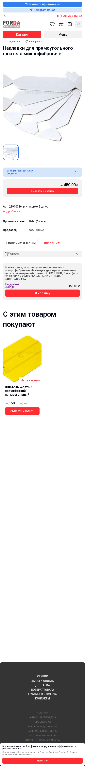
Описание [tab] (51, 243)
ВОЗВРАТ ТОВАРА (42, 689)
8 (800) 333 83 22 (69, 16)
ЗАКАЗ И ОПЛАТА (42, 680)
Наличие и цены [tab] (21, 243)
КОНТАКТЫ (42, 698)
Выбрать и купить (42, 191)
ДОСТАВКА (42, 685)
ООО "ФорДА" (37, 230)
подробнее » (11, 211)
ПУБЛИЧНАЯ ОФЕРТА (42, 694)
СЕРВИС (42, 676)
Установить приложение (42, 4)
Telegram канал (45, 10)
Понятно (42, 760)
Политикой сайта (48, 752)
